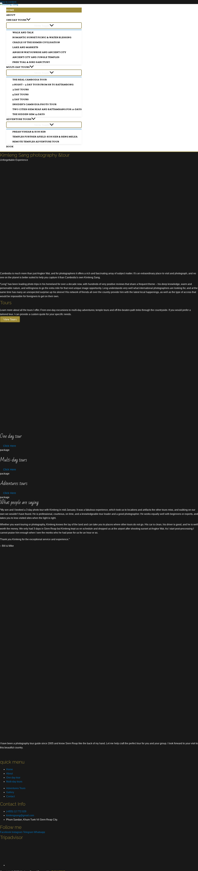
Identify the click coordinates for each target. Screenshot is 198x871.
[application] (28, 19)
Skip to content (8, 2)
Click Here (9, 445)
